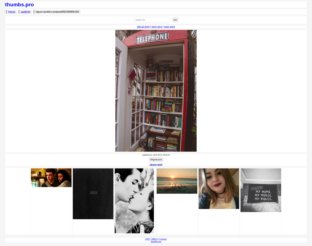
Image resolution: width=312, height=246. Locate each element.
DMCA (155, 239)
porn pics (157, 26)
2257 (147, 239)
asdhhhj (25, 11)
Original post (156, 159)
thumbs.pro (19, 4)
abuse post (156, 164)
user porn (169, 26)
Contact (163, 239)
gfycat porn (143, 26)
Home (11, 11)
